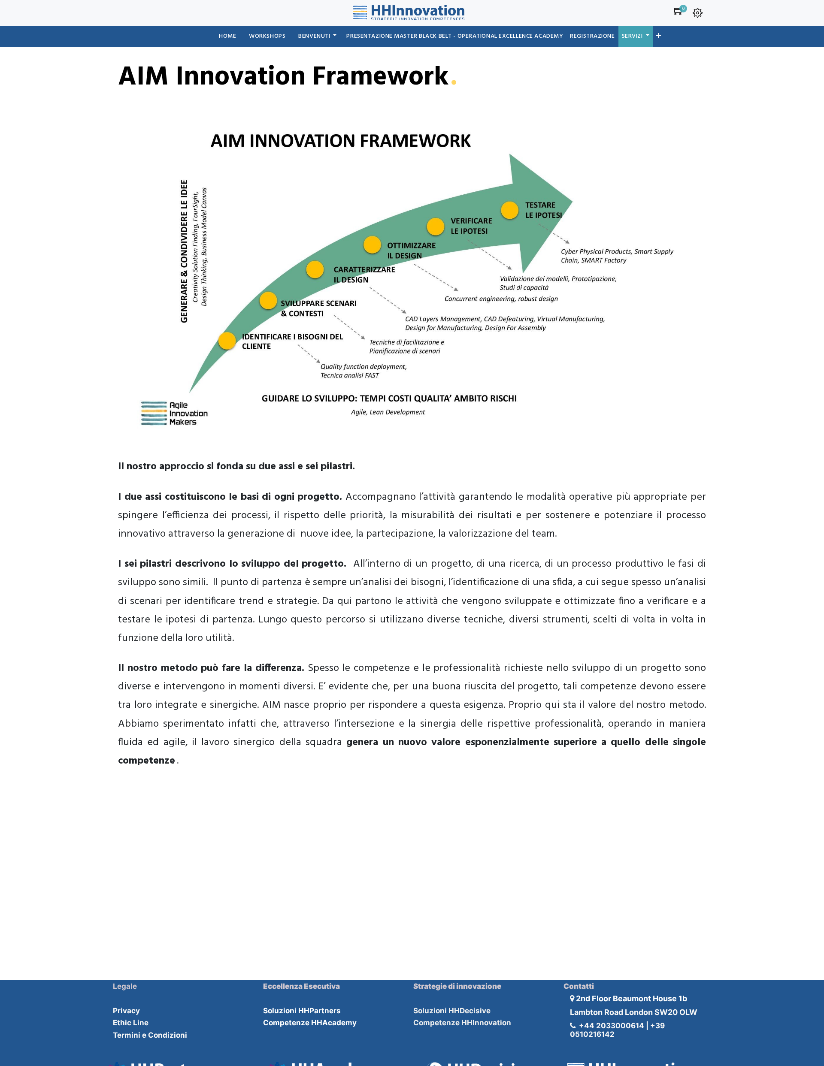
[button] (659, 36)
